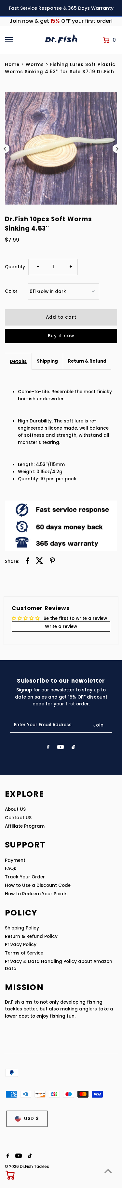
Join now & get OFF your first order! (61, 21)
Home (12, 64)
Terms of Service (24, 953)
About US (15, 809)
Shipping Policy (22, 928)
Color (11, 291)
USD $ (31, 1118)
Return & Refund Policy (31, 936)
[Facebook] (48, 748)
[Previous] (5, 148)
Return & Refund (87, 361)
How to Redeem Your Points (36, 894)
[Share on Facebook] (27, 561)
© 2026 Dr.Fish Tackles (27, 1166)
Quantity (15, 267)
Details (18, 361)
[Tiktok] (73, 748)
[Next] (117, 148)
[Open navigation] (23, 40)
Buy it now (61, 336)
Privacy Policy (20, 944)
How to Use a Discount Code (38, 885)
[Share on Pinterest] (52, 561)
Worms (35, 64)
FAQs (10, 868)
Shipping (47, 361)
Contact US (18, 818)
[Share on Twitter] (39, 561)
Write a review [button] (61, 626)
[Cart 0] (10, 1174)
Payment (15, 860)
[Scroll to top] (108, 1171)
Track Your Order (25, 877)
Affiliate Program (25, 826)
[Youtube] (60, 748)
